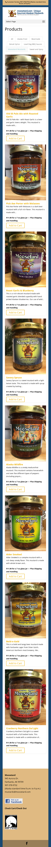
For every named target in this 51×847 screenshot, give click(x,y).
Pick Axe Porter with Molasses (23, 203)
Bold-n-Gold (12, 641)
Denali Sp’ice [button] (14, 44)
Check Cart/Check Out (16, 808)
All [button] (12, 39)
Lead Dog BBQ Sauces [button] (33, 44)
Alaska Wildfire (14, 464)
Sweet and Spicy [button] (36, 49)
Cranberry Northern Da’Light (22, 728)
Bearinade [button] (36, 39)
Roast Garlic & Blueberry (20, 290)
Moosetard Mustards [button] (16, 49)
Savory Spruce (14, 377)
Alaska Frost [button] (22, 39)
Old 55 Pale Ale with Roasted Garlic (22, 115)
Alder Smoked (14, 554)
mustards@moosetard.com (18, 792)
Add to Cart (15, 138)
